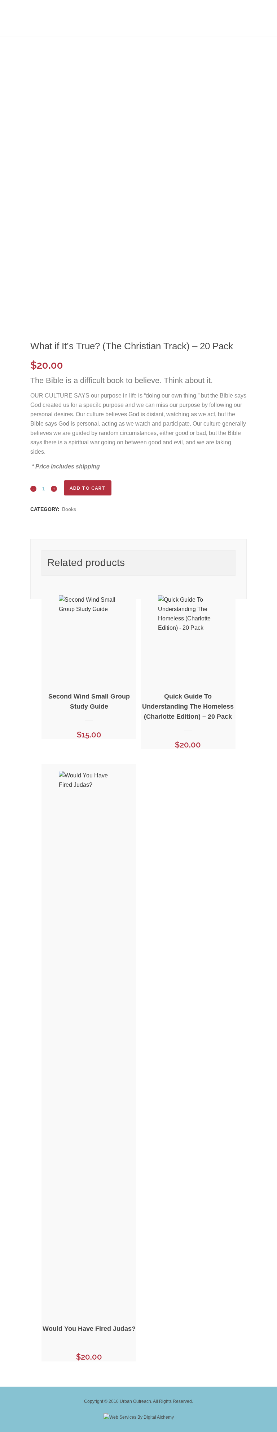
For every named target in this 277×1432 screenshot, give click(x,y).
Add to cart (88, 488)
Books (69, 509)
